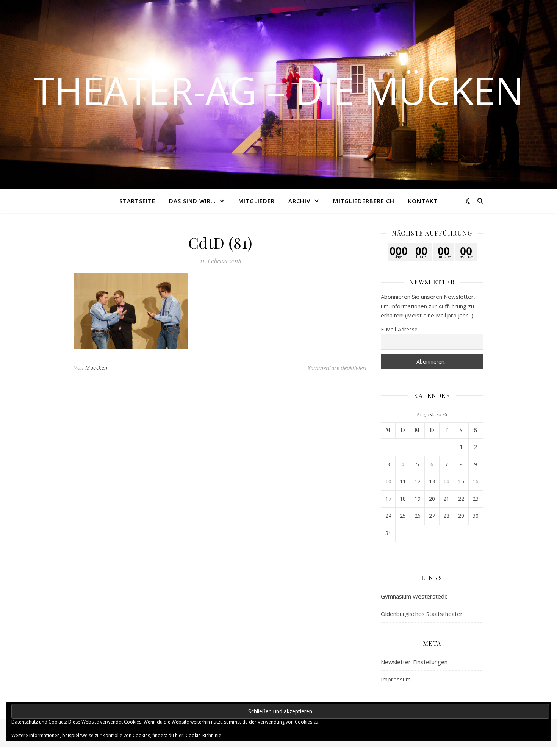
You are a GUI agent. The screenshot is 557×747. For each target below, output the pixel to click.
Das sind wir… (192, 201)
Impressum (396, 679)
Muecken (96, 367)
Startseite (137, 201)
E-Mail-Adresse (399, 329)
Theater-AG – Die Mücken (279, 90)
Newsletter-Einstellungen (414, 662)
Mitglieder (256, 201)
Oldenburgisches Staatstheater (422, 613)
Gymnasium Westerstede (414, 596)
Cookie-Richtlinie (203, 735)
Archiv (299, 201)
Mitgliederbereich (363, 201)
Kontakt (423, 201)
